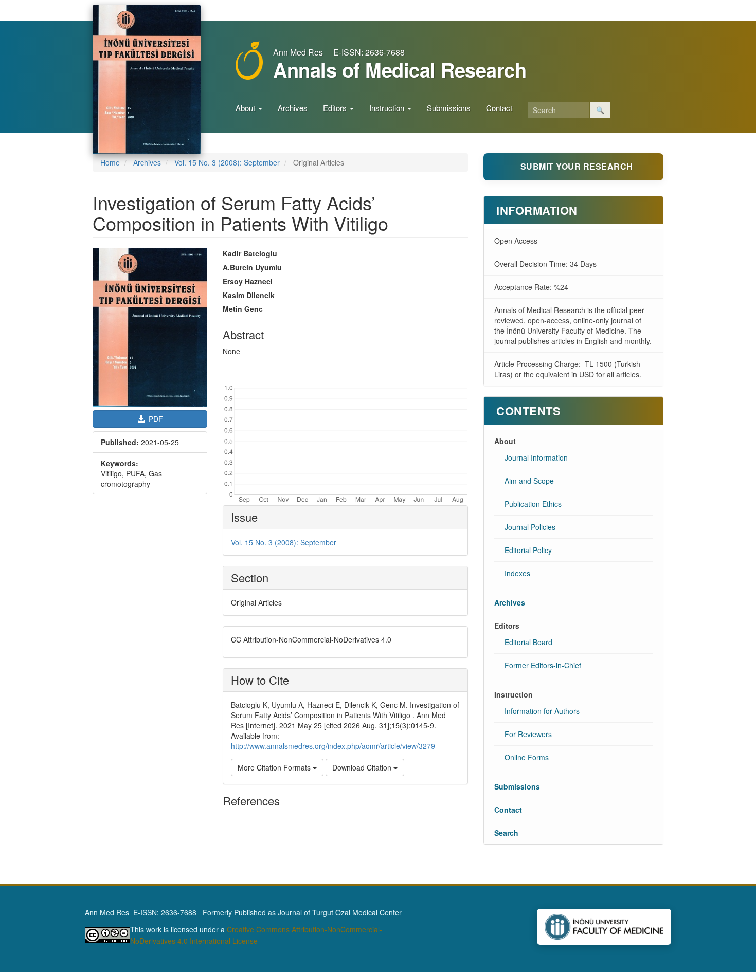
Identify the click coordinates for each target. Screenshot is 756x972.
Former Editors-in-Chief (543, 665)
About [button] (246, 107)
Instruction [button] (387, 107)
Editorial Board (528, 642)
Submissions (449, 107)
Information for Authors (542, 711)
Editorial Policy (528, 550)
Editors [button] (336, 107)
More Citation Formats (275, 767)
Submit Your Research (576, 166)
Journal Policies (530, 527)
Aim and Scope (529, 480)
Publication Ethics (533, 504)
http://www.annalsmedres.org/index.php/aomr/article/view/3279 (333, 746)
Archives (293, 107)
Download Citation (362, 767)
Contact (499, 107)
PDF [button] (155, 419)
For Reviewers (528, 734)
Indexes (517, 573)
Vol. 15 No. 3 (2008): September (227, 162)
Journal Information (536, 457)
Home (110, 162)
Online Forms (527, 757)
